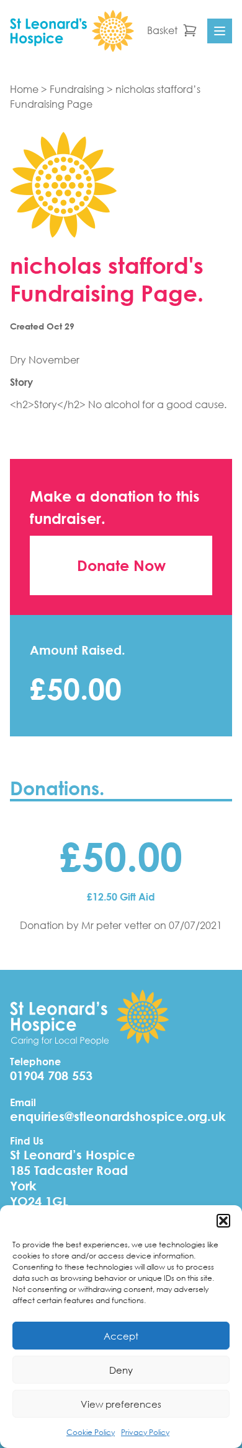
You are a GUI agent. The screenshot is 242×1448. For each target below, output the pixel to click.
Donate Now (121, 565)
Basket (162, 30)
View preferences (121, 1404)
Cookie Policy (90, 1432)
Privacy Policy (145, 1432)
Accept (121, 1336)
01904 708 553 (51, 1075)
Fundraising (77, 88)
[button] (223, 1221)
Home (24, 88)
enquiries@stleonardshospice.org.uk (118, 1116)
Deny (121, 1370)
